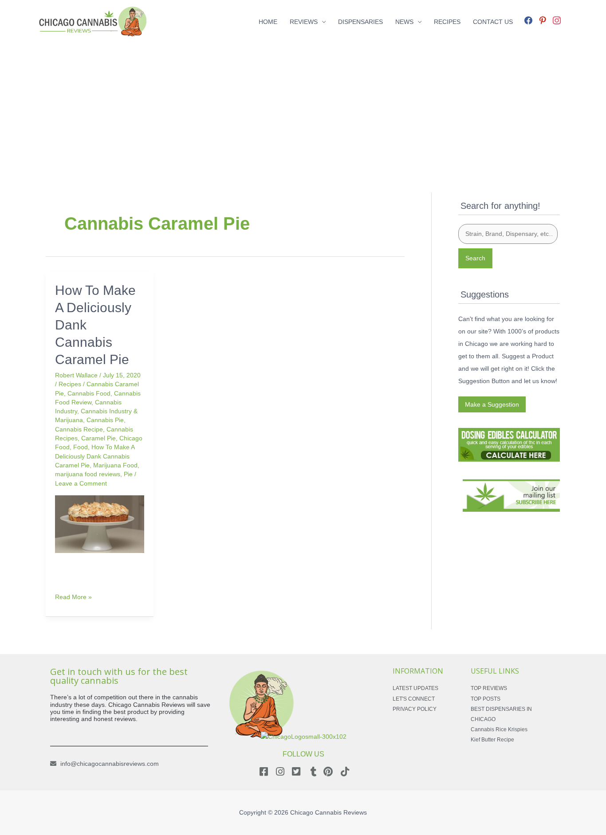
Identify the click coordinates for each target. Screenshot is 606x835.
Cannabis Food (88, 393)
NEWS (404, 21)
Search (475, 258)
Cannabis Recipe (79, 429)
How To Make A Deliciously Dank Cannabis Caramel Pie (94, 456)
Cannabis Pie (105, 419)
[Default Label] (542, 19)
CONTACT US (493, 21)
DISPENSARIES (360, 21)
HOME (268, 21)
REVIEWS (304, 21)
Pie (128, 474)
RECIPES (447, 21)
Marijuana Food (115, 465)
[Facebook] (528, 19)
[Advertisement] (303, 105)
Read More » (73, 596)
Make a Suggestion (492, 404)
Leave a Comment (81, 483)
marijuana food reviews (87, 474)
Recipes (70, 384)
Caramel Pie (98, 438)
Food (80, 447)
